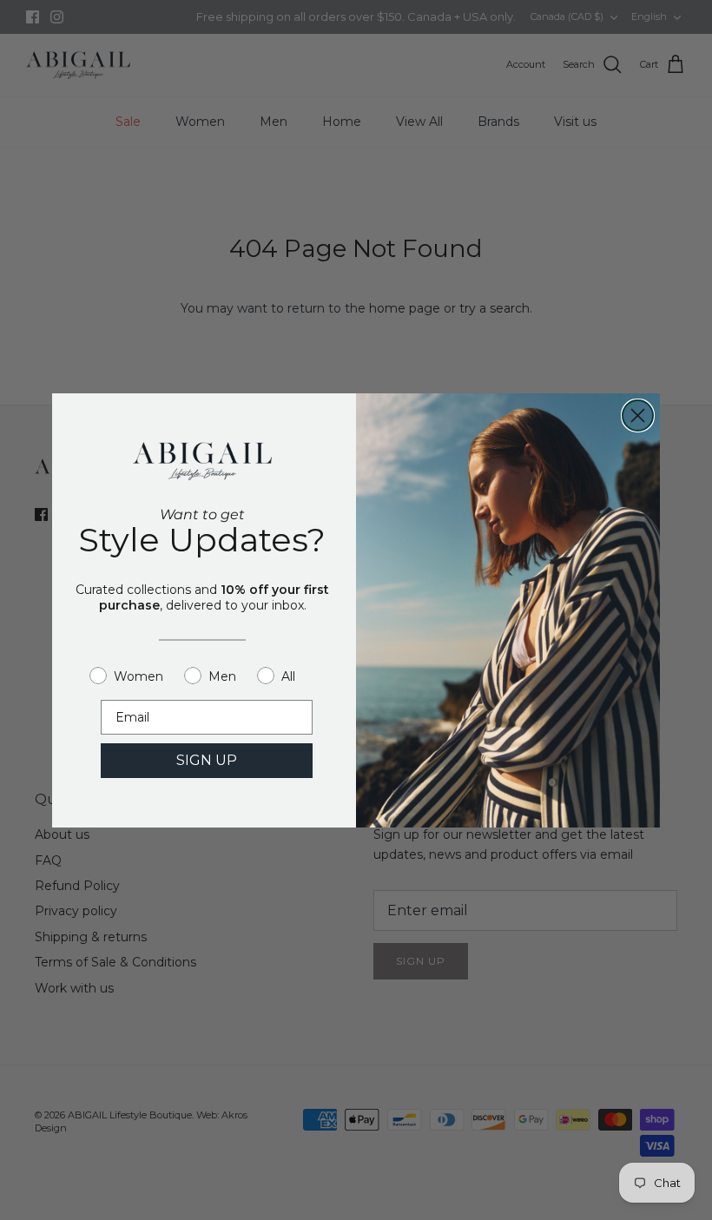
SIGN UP (206, 760)
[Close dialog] (638, 415)
